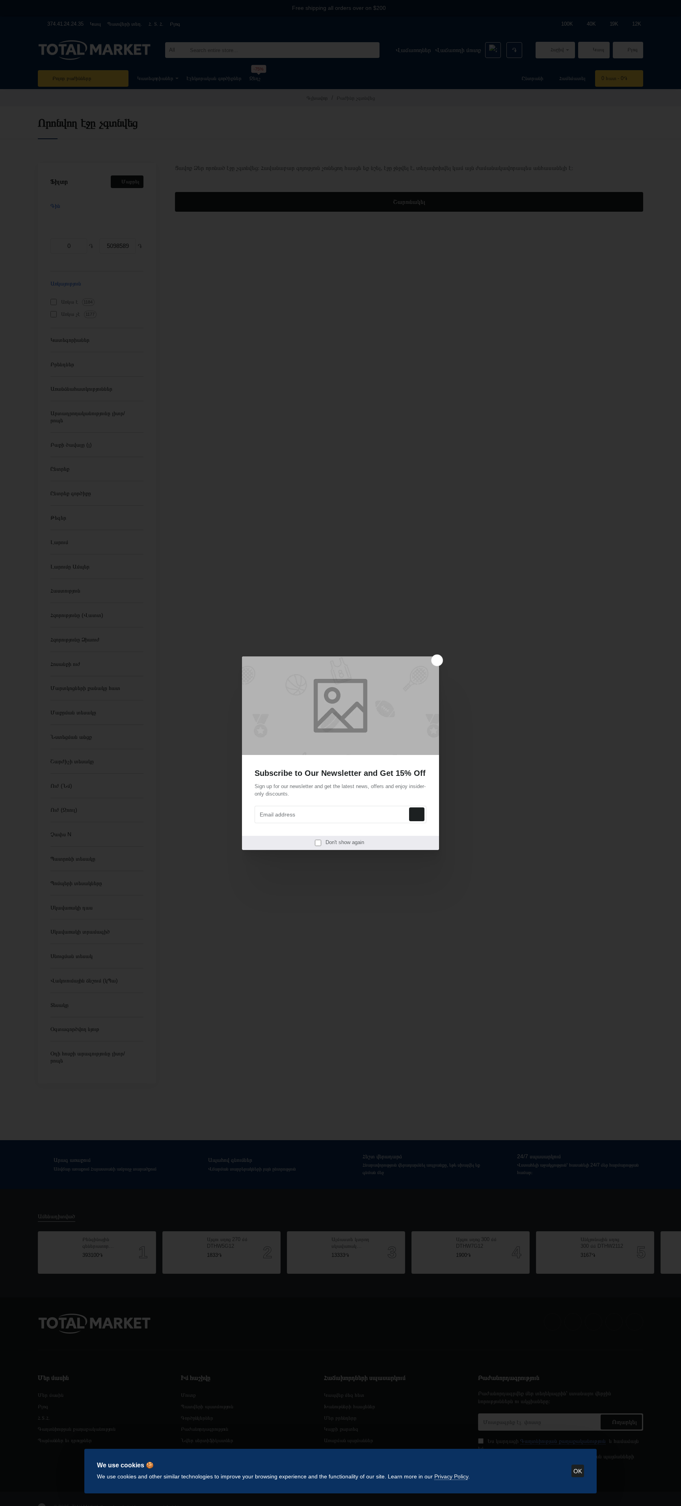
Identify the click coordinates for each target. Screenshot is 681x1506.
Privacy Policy (451, 1476)
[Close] (437, 660)
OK (577, 1471)
